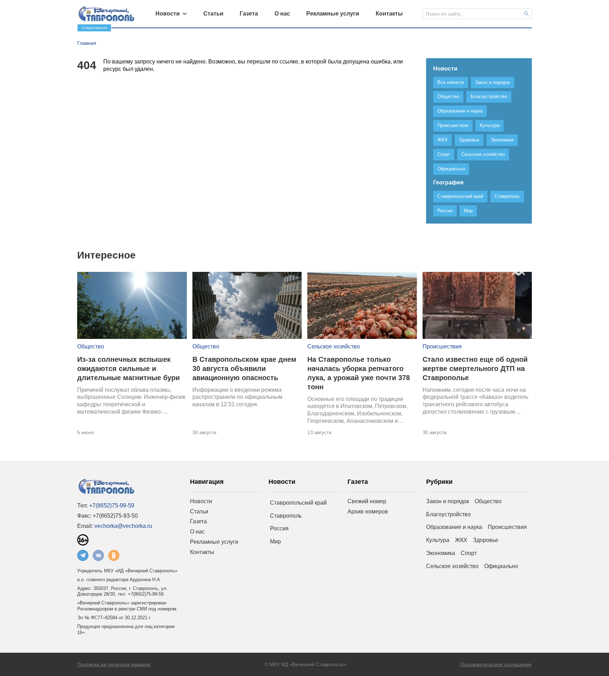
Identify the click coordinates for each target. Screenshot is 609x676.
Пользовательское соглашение (496, 664)
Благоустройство (448, 514)
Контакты (202, 552)
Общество (90, 346)
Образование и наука (454, 527)
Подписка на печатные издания (113, 664)
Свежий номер (366, 501)
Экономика (440, 553)
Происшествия (442, 346)
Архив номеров (367, 511)
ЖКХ (461, 540)
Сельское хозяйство (333, 346)
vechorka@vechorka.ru (123, 526)
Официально (501, 566)
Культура (437, 540)
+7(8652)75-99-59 (111, 505)
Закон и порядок (447, 501)
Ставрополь (286, 516)
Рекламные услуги (214, 542)
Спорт (469, 553)
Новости (201, 501)
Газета (198, 521)
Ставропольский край (298, 503)
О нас (197, 532)
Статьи (199, 511)
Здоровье (485, 540)
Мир (275, 541)
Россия (279, 528)
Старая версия (94, 28)
